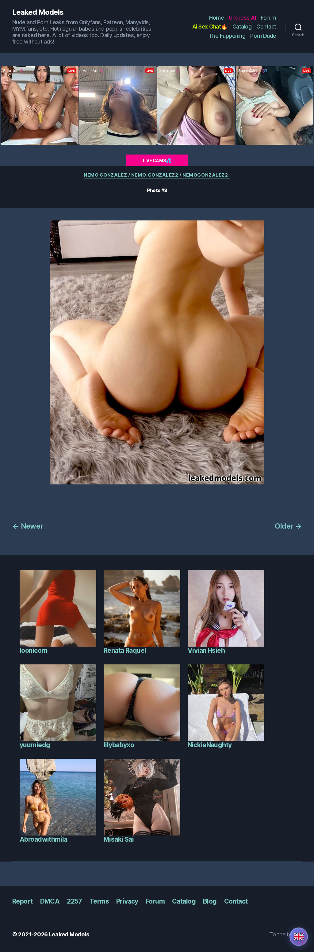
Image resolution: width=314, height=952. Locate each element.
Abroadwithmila (43, 839)
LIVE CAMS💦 (157, 160)
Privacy (127, 901)
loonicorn (34, 650)
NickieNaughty (210, 745)
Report (22, 901)
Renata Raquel (125, 650)
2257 (74, 901)
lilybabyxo (119, 745)
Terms (99, 901)
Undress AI (242, 17)
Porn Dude (263, 35)
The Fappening (227, 35)
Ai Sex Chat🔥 (210, 26)
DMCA (50, 901)
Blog (210, 901)
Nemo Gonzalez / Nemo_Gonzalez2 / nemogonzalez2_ (157, 175)
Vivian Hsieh (206, 650)
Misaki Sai (119, 839)
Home (216, 17)
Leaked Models (37, 12)
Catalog (242, 26)
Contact (266, 26)
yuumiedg (35, 745)
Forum (268, 17)
